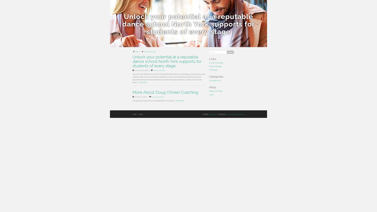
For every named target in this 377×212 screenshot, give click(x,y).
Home (141, 114)
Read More (143, 82)
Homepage (213, 70)
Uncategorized (215, 80)
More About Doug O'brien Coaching (165, 92)
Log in (211, 95)
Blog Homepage (215, 66)
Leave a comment (159, 70)
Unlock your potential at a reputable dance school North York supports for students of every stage (167, 61)
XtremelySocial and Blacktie (235, 114)
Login (137, 52)
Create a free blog (150, 52)
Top (135, 114)
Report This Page (215, 91)
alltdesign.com (213, 114)
